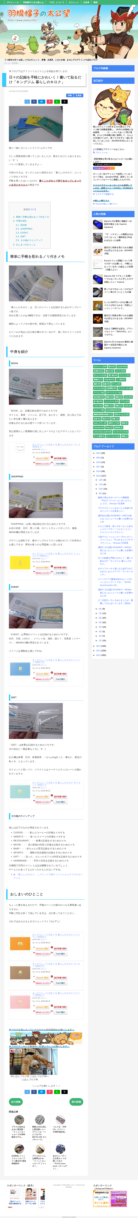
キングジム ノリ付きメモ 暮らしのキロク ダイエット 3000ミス (56, 784)
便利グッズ (112, 423)
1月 (100, 640)
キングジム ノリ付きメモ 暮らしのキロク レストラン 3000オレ (56, 935)
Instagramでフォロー (104, 168)
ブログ (96, 406)
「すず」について (56, 2)
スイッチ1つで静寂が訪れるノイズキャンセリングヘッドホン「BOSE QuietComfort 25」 (115, 582)
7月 (100, 613)
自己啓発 (97, 397)
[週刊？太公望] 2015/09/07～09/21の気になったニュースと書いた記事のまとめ (115, 550)
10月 (101, 489)
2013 (98, 650)
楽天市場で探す (60, 458)
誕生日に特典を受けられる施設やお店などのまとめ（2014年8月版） (118, 250)
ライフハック (124, 388)
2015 (98, 476)
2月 (100, 636)
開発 (96, 2)
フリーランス (112, 436)
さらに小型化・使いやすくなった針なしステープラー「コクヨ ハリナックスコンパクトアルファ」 (115, 529)
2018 (98, 462)
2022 (98, 453)
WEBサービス (120, 414)
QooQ (74, 1217)
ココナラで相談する (104, 194)
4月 (100, 627)
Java (126, 397)
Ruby (108, 427)
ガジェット (74, 2)
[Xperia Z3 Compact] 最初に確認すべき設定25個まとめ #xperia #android (118, 345)
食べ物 (96, 401)
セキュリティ (99, 423)
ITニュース (98, 375)
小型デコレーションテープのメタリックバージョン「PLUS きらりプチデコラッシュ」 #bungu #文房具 (115, 540)
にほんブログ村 (30, 1079)
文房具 (86, 2)
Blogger (69, 1187)
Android (108, 379)
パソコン (97, 393)
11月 (101, 484)
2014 (98, 646)
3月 (100, 631)
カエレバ (43, 449)
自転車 (117, 427)
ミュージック (110, 401)
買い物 (111, 375)
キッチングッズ (119, 432)
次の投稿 (15, 1102)
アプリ (122, 401)
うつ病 (119, 379)
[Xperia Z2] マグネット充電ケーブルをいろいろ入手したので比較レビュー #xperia (118, 279)
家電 (117, 406)
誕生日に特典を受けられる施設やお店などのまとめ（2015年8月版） (118, 318)
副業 (123, 436)
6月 (100, 618)
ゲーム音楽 (98, 436)
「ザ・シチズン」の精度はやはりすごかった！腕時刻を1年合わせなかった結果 (118, 237)
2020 (98, 458)
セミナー (97, 410)
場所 (95, 384)
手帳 (70, 95)
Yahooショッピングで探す (42, 464)
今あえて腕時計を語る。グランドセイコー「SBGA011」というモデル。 (118, 331)
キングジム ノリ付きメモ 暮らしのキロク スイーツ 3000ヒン (56, 994)
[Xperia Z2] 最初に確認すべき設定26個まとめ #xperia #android (118, 224)
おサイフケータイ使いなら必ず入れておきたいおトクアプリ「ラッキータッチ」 (115, 571)
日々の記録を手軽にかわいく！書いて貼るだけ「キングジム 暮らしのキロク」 (115, 561)
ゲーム (114, 384)
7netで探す (60, 464)
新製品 (96, 379)
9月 (100, 493)
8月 (100, 609)
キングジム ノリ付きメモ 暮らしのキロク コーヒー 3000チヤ (56, 965)
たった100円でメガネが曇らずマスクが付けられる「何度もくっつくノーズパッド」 (118, 305)
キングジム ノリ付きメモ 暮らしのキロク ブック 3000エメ (56, 445)
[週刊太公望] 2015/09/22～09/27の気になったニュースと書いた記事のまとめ (115, 518)
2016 (98, 471)
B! (41, 101)
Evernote (97, 427)
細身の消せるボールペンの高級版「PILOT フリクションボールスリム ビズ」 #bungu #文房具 (115, 500)
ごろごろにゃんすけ (101, 432)
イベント (122, 375)
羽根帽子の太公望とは (33, 2)
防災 (104, 419)
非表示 (32, 209)
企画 (95, 419)
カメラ (118, 371)
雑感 (117, 397)
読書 (104, 384)
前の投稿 (76, 1102)
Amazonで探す (42, 458)
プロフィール (12, 2)
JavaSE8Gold (111, 410)
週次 (107, 371)
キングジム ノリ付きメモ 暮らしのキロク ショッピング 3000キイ (56, 554)
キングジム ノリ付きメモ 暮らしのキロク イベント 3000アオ (56, 661)
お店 (126, 406)
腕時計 (107, 406)
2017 (98, 467)
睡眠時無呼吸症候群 (101, 414)
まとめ (119, 366)
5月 (100, 622)
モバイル (97, 388)
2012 (98, 655)
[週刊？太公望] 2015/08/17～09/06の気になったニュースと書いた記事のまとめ (115, 592)
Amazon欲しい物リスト (106, 204)
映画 (123, 423)
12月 (101, 480)
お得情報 (109, 388)
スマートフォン (112, 393)
